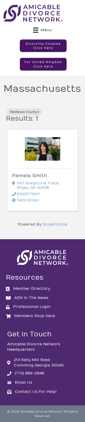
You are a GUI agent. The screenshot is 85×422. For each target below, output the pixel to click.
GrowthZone (54, 224)
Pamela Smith (29, 175)
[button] (43, 45)
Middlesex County (23, 112)
